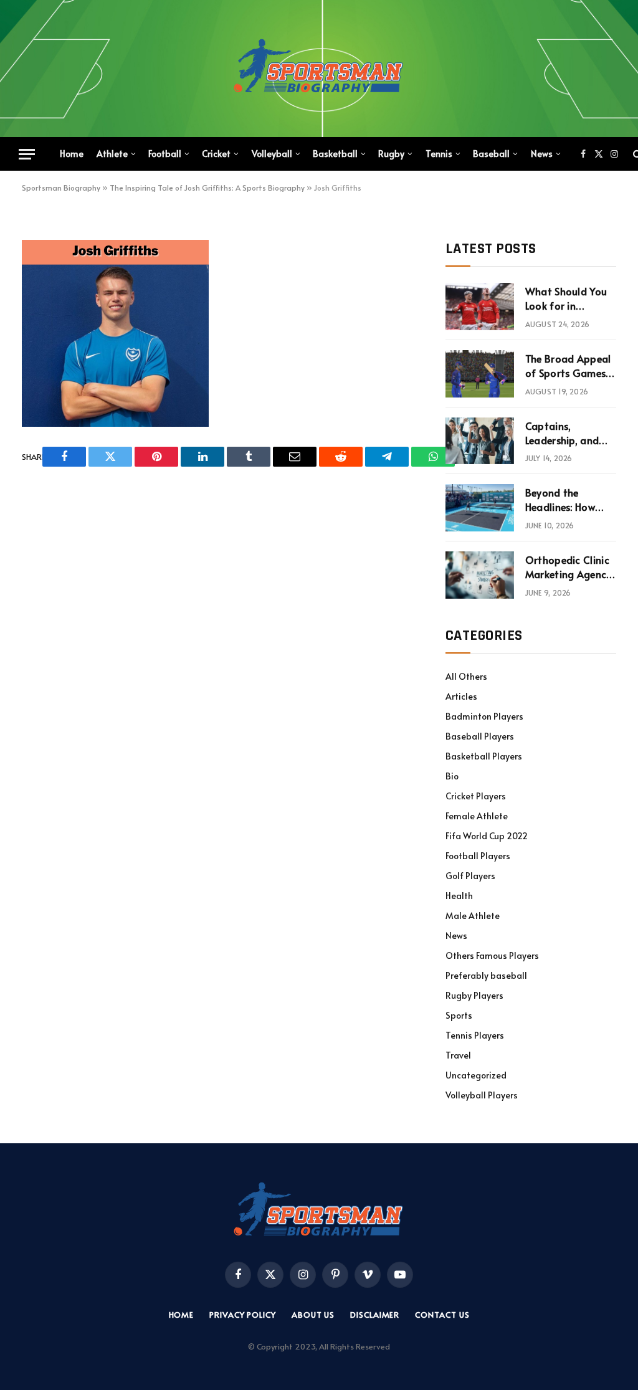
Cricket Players (475, 796)
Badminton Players (484, 716)
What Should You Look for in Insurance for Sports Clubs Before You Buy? (566, 298)
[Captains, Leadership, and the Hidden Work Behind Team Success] (479, 441)
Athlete (112, 153)
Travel (458, 1055)
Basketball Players (483, 756)
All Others (466, 676)
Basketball (335, 153)
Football (164, 153)
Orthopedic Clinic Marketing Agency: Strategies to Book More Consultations (570, 567)
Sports (458, 1015)
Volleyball (272, 153)
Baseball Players (479, 736)
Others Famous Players (492, 955)
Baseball (491, 153)
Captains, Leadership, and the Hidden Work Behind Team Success (564, 433)
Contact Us (442, 1314)
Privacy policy (242, 1314)
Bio (452, 776)
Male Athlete (472, 915)
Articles (461, 696)
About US (313, 1314)
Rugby (391, 153)
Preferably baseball (486, 975)
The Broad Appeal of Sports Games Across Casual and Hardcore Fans (569, 365)
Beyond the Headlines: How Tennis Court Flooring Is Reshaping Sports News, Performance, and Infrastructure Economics (567, 499)
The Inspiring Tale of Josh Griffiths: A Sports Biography (207, 188)
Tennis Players (474, 1035)
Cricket (216, 153)
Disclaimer (374, 1314)
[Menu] (27, 154)
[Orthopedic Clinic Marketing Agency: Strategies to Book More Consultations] (479, 575)
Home (71, 153)
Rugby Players (474, 995)
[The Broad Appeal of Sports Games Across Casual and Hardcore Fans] (479, 373)
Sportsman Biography (61, 188)
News (542, 153)
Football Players (477, 856)
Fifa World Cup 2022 (486, 836)
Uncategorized (476, 1075)
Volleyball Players (481, 1095)
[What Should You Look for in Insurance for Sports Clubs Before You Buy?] (479, 306)
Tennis (439, 153)
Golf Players (470, 876)
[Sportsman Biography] (319, 68)
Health (459, 896)
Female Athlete (476, 816)
